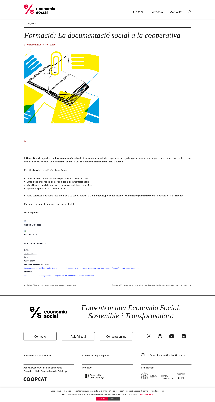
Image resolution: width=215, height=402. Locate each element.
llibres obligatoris (132, 268)
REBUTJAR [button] (114, 398)
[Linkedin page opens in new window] (184, 336)
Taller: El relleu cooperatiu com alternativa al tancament (51, 285)
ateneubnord (61, 268)
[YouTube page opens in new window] (171, 336)
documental (105, 268)
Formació (115, 268)
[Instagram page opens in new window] (160, 336)
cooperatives (82, 268)
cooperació (72, 268)
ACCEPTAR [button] (101, 398)
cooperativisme (94, 268)
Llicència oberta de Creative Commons (166, 355)
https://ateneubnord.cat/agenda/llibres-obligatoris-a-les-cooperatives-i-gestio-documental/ (59, 275)
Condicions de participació (95, 355)
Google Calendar (32, 224)
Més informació (146, 394)
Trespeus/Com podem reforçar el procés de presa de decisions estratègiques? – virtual (150, 285)
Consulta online (116, 336)
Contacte (40, 336)
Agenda (32, 23)
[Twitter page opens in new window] (149, 336)
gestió (122, 268)
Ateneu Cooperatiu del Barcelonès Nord (39, 268)
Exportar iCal (30, 234)
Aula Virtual (78, 336)
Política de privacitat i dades (37, 355)
